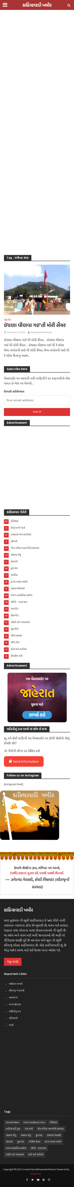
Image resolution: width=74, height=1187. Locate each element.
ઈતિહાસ (53, 1122)
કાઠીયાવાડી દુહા (13, 1129)
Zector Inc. (36, 1174)
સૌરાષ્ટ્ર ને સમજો (16, 990)
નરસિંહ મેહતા (34, 1142)
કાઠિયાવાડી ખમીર (37, 5)
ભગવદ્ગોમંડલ (15, 1004)
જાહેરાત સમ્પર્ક (15, 984)
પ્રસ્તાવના (13, 997)
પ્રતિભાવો (13, 1018)
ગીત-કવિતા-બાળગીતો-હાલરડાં (50, 1129)
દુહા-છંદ (20, 1142)
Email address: (14, 391)
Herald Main (12, 1122)
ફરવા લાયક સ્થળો (53, 1142)
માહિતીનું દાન (15, 1011)
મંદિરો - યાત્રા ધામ (38, 1148)
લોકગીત (7, 320)
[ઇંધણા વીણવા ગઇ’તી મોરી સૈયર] (37, 289)
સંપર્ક (11, 1025)
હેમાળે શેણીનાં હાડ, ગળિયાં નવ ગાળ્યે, (37, 870)
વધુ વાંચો (12, 962)
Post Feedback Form (34, 1122)
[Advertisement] (37, 37)
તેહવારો (9, 1142)
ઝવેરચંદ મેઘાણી (54, 1135)
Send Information (26, 761)
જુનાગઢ (39, 1135)
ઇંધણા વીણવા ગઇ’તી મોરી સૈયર (35, 325)
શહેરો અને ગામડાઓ (15, 1155)
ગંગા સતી (29, 1129)
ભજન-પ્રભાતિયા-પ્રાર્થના (16, 1148)
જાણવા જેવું (11, 1135)
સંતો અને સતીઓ (35, 1155)
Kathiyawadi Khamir (41, 332)
